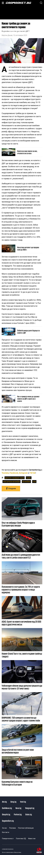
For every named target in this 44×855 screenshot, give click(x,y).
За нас (4, 828)
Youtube (5, 473)
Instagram (23, 473)
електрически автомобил (11, 481)
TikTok (32, 473)
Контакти (5, 832)
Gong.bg (13, 801)
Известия (31, 838)
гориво (28, 478)
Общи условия (17, 852)
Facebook (14, 473)
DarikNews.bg (7, 808)
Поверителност (8, 838)
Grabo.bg (28, 814)
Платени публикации (26, 828)
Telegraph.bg (29, 808)
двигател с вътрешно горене (14, 478)
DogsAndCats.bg (8, 820)
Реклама (12, 828)
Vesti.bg (23, 801)
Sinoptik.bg (6, 814)
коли (34, 481)
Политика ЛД (21, 838)
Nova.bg (18, 808)
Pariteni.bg (18, 814)
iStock (42, 58)
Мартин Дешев (7, 35)
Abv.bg (4, 801)
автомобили (26, 481)
